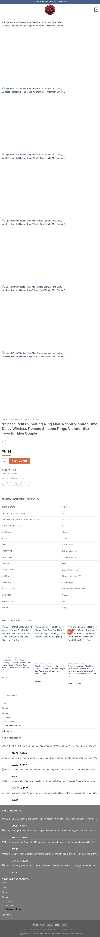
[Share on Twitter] (14, 484)
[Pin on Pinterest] (23, 484)
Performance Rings (30, 420)
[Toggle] (97, 708)
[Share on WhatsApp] (4, 484)
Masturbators (9, 721)
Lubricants (7, 731)
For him (14, 420)
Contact (72, 930)
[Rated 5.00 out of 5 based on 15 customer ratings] (50, 447)
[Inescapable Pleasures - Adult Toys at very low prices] (50, 10)
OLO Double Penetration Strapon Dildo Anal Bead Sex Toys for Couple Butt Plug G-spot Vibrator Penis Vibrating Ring (50, 669)
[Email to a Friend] (18, 484)
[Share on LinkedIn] (28, 484)
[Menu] (3, 9)
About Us (28, 930)
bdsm (4, 703)
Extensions (8, 718)
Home (4, 420)
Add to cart (19, 461)
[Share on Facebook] (9, 484)
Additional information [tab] (13, 499)
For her (5, 708)
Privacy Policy (60, 930)
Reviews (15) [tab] (33, 499)
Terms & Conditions (42, 930)
